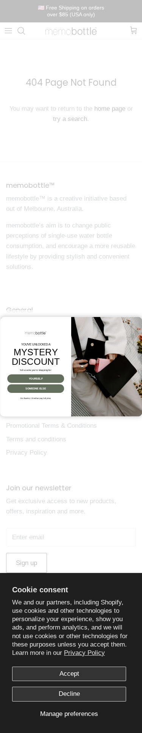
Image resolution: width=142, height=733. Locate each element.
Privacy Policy (84, 652)
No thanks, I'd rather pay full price (35, 398)
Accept (69, 673)
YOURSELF (35, 378)
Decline (69, 693)
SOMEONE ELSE (35, 388)
